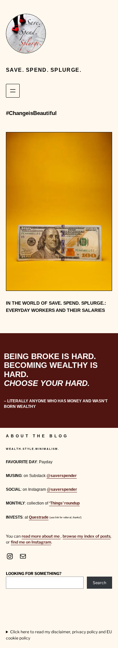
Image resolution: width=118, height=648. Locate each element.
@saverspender (62, 475)
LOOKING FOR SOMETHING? (34, 573)
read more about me (41, 536)
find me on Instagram (31, 542)
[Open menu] (13, 91)
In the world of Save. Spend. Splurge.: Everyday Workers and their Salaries (56, 306)
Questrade (39, 517)
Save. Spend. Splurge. (43, 70)
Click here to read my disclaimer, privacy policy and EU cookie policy (59, 634)
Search (99, 582)
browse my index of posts (86, 536)
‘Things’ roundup (64, 503)
